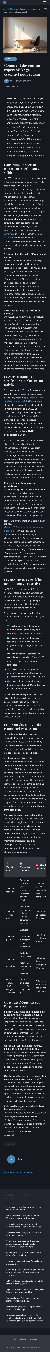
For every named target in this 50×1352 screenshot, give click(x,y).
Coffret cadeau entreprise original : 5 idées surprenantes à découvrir (25, 1282)
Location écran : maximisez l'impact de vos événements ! (25, 1262)
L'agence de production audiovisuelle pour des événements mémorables (25, 1290)
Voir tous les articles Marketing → (20, 1172)
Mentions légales (20, 1339)
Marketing (14, 9)
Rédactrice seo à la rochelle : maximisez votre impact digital (24, 1234)
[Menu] (44, 2)
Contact (33, 1339)
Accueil (6, 9)
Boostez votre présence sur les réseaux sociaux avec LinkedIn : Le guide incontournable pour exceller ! (23, 1244)
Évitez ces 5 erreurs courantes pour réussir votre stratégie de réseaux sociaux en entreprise (25, 1272)
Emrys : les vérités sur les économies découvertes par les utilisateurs (22, 1216)
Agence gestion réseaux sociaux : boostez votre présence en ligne (24, 1253)
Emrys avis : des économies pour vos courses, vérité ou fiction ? (22, 1299)
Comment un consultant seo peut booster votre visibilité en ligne (24, 1308)
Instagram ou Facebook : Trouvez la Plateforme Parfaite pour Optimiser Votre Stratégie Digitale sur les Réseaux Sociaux (24, 1318)
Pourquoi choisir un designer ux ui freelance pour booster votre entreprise (23, 1225)
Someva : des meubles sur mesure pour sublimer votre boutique (23, 1208)
